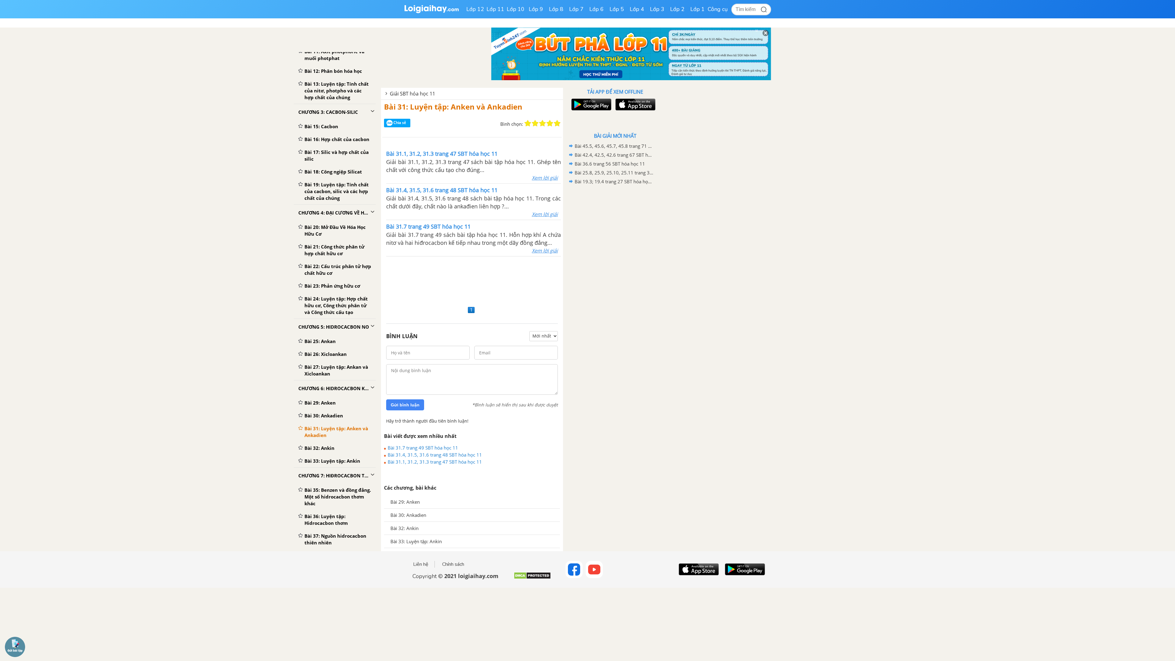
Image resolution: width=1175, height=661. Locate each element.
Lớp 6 (596, 9)
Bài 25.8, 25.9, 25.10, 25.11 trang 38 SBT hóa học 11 (614, 173)
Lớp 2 (677, 9)
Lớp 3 (657, 9)
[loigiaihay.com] (431, 12)
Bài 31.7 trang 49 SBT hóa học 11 (423, 448)
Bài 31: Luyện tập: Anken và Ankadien (453, 107)
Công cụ (718, 9)
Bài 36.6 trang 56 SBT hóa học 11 (610, 164)
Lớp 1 (697, 9)
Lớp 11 (495, 9)
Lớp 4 (637, 9)
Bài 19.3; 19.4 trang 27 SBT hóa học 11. (614, 181)
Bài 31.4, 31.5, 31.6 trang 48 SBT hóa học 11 (435, 455)
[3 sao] (542, 123)
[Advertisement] (472, 280)
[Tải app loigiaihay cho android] (590, 104)
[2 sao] (535, 123)
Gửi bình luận (405, 404)
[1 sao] (528, 123)
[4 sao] (550, 123)
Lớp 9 (536, 9)
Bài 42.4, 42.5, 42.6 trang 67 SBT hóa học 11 (614, 155)
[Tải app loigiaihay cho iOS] (634, 104)
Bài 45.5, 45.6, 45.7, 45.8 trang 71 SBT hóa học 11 (614, 146)
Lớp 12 (475, 9)
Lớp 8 (556, 9)
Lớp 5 (617, 9)
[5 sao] (557, 123)
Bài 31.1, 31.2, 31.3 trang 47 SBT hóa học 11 (435, 462)
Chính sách (453, 564)
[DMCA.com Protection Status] (532, 578)
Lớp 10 (515, 9)
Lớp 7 (576, 9)
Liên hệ (420, 564)
